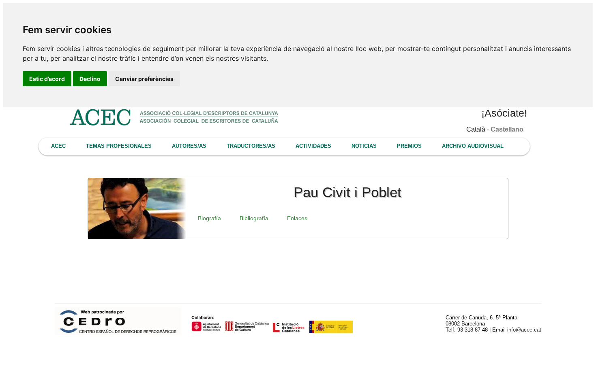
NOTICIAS (364, 146)
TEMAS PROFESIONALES (119, 146)
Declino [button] (90, 78)
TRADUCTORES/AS (251, 146)
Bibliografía (254, 218)
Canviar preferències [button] (144, 78)
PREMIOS (409, 146)
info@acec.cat (524, 330)
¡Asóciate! (504, 113)
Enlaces (297, 218)
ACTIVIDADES (313, 146)
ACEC (58, 146)
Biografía (209, 218)
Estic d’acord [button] (47, 78)
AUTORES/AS (189, 146)
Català (475, 129)
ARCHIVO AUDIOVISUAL (473, 146)
